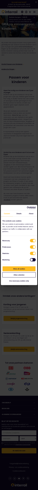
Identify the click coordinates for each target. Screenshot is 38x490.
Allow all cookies (19, 269)
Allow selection (19, 275)
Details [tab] (19, 213)
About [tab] (31, 213)
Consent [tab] (7, 213)
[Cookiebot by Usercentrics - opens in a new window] (27, 208)
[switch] (33, 247)
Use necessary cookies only (19, 281)
